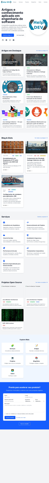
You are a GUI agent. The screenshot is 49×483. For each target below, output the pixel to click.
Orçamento (27, 399)
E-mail (26, 395)
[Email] (13, 40)
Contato (45, 2)
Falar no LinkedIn (24, 423)
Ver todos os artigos (41, 50)
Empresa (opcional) (9, 399)
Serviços (21, 2)
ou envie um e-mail (20, 417)
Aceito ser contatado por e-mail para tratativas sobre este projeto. (20, 413)
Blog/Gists (33, 2)
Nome (6, 395)
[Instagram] (10, 40)
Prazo (36, 399)
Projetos (27, 2)
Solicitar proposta (41, 216)
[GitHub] (3, 40)
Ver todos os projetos (41, 282)
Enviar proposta (10, 417)
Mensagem (7, 403)
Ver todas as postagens (40, 138)
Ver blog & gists (20, 35)
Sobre (40, 2)
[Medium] (6, 40)
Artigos (14, 2)
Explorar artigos (7, 35)
